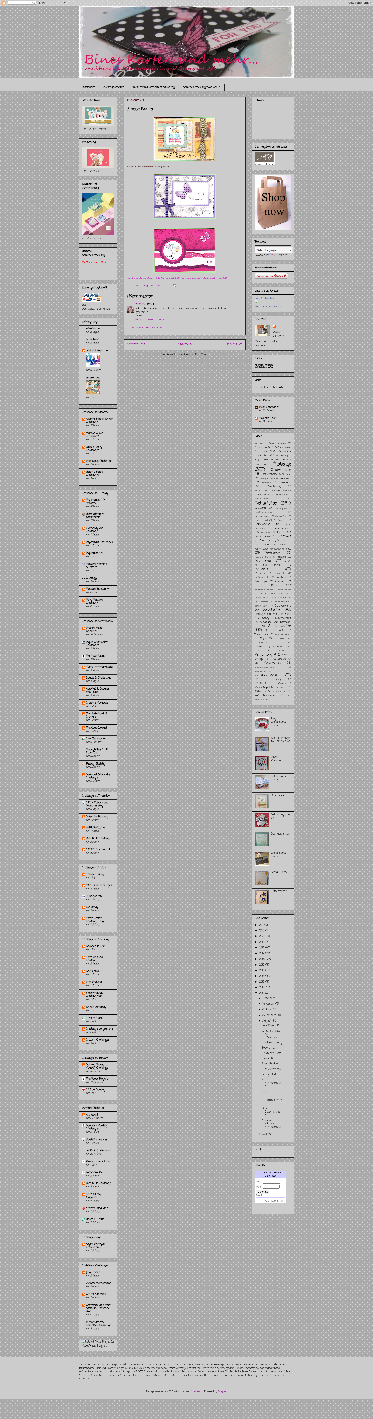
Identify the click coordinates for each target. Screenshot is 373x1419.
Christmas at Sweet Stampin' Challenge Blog (98, 1308)
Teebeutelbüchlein (282, 634)
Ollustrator (197, 1391)
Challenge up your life (99, 1029)
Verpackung (263, 654)
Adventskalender (278, 443)
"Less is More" (94, 1018)
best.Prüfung (281, 455)
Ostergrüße (278, 795)
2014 (262, 970)
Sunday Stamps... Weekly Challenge (97, 1066)
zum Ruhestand (265, 695)
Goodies (282, 520)
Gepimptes (281, 508)
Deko (288, 474)
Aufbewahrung (283, 447)
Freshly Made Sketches (94, 629)
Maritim (287, 561)
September (269, 1015)
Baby (264, 452)
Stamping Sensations (99, 1151)
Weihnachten (272, 663)
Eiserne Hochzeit (282, 490)
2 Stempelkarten (271, 1083)
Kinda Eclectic (279, 872)
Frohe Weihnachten (279, 759)
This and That (267, 418)
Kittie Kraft (93, 339)
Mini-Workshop (271, 1069)
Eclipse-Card (267, 482)
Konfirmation (273, 553)
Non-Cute (280, 573)
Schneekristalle (280, 834)
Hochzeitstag (269, 541)
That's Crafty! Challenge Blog (95, 919)
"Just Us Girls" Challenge (95, 958)
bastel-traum (94, 1172)
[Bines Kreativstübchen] (256, 303)
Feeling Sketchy (95, 764)
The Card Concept (96, 728)
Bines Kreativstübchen (265, 298)
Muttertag (260, 573)
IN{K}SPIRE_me (95, 828)
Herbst (281, 532)
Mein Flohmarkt (268, 407)
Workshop (261, 687)
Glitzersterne (279, 891)
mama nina (93, 378)
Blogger (222, 1391)
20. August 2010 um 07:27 (149, 320)
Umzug (283, 646)
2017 (262, 953)
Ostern (279, 581)
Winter (282, 683)
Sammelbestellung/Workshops (201, 87)
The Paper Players (97, 1079)
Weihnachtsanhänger (265, 667)
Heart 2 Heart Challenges (94, 473)
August (267, 1021)
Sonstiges (266, 622)
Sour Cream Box (271, 1026)
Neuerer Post (136, 344)
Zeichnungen (281, 687)
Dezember (269, 998)
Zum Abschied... (271, 1064)
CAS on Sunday (95, 1090)
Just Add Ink (94, 896)
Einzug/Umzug (262, 490)
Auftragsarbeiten (113, 87)
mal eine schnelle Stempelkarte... (272, 1123)
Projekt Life (282, 593)
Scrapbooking (283, 606)
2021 (262, 931)
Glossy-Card (281, 516)
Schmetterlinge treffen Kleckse (280, 739)
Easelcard (285, 478)
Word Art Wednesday (99, 667)
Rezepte (269, 597)
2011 (262, 988)
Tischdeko (280, 638)
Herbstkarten (262, 536)
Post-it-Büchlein (266, 593)
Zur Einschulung (272, 1043)
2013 (262, 976)
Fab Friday (92, 907)
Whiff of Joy (263, 683)
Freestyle (283, 494)
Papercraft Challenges (99, 542)
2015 (262, 965)
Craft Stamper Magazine (95, 1196)
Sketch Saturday (96, 1007)
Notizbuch (281, 577)
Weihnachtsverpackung (268, 679)
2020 (262, 936)
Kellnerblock (261, 549)
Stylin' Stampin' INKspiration (95, 1245)
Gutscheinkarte (282, 528)
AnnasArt (92, 1115)
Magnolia (281, 557)
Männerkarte (265, 560)
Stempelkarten (157, 286)
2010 (262, 993)
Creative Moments (97, 703)
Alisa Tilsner (93, 329)
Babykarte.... (268, 1048)
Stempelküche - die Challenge (98, 776)
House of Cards (95, 1219)
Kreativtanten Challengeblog (94, 994)
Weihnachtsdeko (263, 671)
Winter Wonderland (98, 1283)
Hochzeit (285, 536)
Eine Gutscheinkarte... (272, 1112)
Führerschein (261, 498)
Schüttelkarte (261, 606)
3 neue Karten (271, 1059)
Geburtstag (141, 286)
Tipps (263, 638)
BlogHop (259, 460)
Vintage (259, 659)
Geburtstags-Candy (279, 778)
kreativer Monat (263, 557)
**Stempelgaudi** (97, 1208)
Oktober (267, 1010)
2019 (262, 942)
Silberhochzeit (283, 618)
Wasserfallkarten (281, 659)
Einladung (285, 482)
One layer (261, 581)
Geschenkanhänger (264, 512)
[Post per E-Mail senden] (173, 286)
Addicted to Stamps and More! (98, 690)
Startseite (89, 87)
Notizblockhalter (263, 577)
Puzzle (258, 597)
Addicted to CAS (95, 946)
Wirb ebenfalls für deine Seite (268, 306)
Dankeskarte (270, 474)
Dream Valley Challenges (94, 448)
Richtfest (263, 601)
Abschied (259, 443)
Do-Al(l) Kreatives (96, 1140)
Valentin (280, 650)
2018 (262, 948)
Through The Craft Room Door (97, 751)
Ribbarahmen (284, 597)
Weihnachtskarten (268, 675)
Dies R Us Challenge (98, 838)
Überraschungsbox (265, 646)
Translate (283, 255)
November (268, 1004)
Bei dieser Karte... (272, 1053)
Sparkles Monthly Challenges (96, 1127)
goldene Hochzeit (263, 520)
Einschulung (274, 486)
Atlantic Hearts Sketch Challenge (99, 420)
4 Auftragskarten (272, 1100)
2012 (262, 982)
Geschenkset (262, 516)
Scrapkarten (272, 609)
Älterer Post (233, 344)
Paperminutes (94, 553)
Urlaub (258, 651)
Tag (267, 630)
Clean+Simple (281, 469)
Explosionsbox (265, 495)
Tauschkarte (261, 634)
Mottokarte (263, 569)
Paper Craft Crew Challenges (96, 643)
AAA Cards (92, 971)
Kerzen (277, 548)
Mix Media (272, 565)
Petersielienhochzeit (264, 589)
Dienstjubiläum (267, 478)
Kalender (265, 545)
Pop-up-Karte (284, 589)
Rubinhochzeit (280, 601)
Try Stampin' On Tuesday (96, 501)
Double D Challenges (98, 678)
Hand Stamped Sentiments (95, 515)
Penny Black (266, 585)
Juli (265, 1134)
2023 (262, 925)
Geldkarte (260, 508)
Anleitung (261, 448)
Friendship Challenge (98, 461)
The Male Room (95, 656)
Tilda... (265, 1092)
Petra (138, 304)
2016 (262, 959)
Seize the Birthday (97, 817)
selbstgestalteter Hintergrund (273, 614)
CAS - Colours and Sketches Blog (97, 804)
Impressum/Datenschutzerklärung (153, 87)
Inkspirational (94, 982)
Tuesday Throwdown (98, 589)
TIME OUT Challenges (99, 885)
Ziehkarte (260, 691)
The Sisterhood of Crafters (96, 715)
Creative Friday (95, 874)
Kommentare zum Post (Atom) (191, 354)
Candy (272, 460)
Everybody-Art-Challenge (95, 529)
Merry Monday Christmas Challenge (98, 1323)
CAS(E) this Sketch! (98, 850)
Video (284, 654)
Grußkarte (262, 524)
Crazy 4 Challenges (97, 1040)
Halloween (266, 532)
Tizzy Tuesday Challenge (94, 601)
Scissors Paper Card (98, 350)
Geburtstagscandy (280, 816)
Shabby (265, 618)
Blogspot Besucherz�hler (270, 388)
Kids (288, 549)
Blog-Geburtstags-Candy (279, 722)
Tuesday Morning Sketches (96, 565)
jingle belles (93, 1272)
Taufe (281, 630)
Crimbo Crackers (96, 1294)
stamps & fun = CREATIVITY (96, 434)
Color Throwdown (96, 739)
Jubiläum (286, 541)
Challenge (282, 464)
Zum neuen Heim (279, 691)
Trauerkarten (261, 642)
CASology (91, 578)
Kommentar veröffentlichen (147, 327)
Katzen (282, 545)
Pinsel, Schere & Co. (98, 1162)
